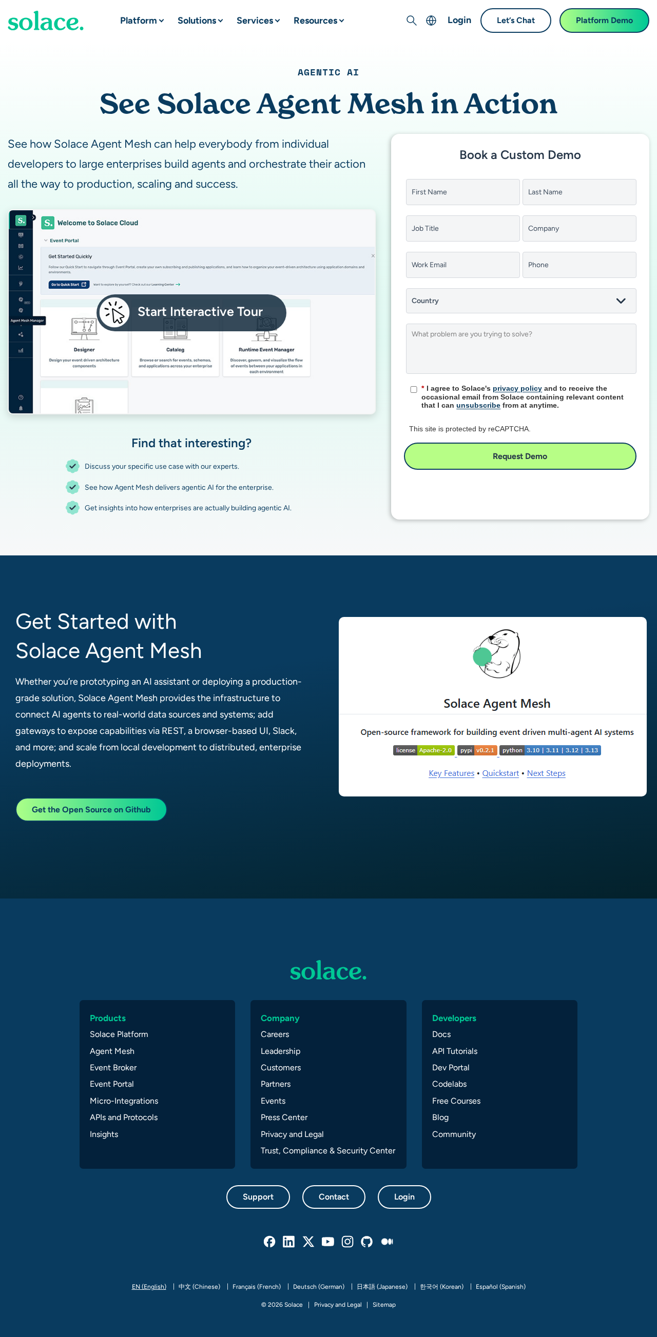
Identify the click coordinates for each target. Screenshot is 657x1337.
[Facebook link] (270, 1242)
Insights (104, 1134)
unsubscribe (478, 405)
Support (258, 1197)
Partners (276, 1084)
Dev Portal (451, 1067)
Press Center (284, 1117)
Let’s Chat (516, 20)
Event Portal (112, 1084)
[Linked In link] (289, 1242)
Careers (275, 1034)
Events (273, 1101)
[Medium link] (387, 1242)
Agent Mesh (112, 1051)
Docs (441, 1034)
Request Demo (520, 456)
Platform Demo (604, 20)
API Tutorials (454, 1051)
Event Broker (113, 1067)
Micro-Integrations (124, 1101)
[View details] (46, 20)
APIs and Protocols (124, 1117)
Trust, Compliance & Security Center (328, 1150)
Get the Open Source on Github (91, 809)
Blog (440, 1117)
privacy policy (517, 388)
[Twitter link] (309, 1242)
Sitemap (384, 1304)
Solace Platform (119, 1034)
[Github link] (367, 1242)
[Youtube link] (328, 1242)
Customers (281, 1067)
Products (108, 1018)
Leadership (280, 1051)
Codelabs (449, 1084)
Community (454, 1134)
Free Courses (456, 1101)
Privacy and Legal (292, 1134)
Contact (334, 1197)
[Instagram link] (348, 1242)
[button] (153, 16)
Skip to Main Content (51, 10)
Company (280, 1018)
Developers (454, 1018)
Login (459, 19)
